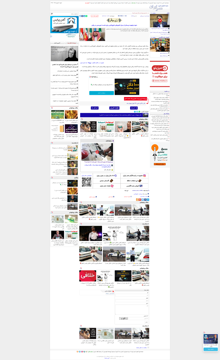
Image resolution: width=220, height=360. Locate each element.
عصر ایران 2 (92, 3)
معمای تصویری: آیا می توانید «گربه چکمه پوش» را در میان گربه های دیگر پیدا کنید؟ (160, 120)
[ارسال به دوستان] (119, 16)
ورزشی (119, 3)
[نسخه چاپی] (118, 16)
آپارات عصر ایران (105, 186)
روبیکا (89, 63)
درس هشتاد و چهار (164, 56)
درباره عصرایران (127, 351)
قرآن (102, 3)
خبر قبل (96, 108)
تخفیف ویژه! (211, 349)
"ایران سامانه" (107, 358)
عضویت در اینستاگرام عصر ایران (133, 175)
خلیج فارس (136, 194)
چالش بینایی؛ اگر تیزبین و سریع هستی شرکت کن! (160, 132)
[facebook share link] (82, 16)
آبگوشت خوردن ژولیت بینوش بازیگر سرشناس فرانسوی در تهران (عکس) (161, 98)
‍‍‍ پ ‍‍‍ (124, 15)
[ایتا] (137, 199)
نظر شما (146, 290)
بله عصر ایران (83, 63)
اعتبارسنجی (112, 293)
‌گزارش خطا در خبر (94, 16)
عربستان (140, 194)
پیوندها (109, 351)
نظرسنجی (151, 3)
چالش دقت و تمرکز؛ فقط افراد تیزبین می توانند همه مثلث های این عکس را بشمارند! (160, 117)
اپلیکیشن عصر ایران (86, 176)
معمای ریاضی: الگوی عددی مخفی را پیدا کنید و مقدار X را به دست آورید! (160, 128)
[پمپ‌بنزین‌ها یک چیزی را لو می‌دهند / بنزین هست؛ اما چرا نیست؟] (97, 152)
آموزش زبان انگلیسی (132, 186)
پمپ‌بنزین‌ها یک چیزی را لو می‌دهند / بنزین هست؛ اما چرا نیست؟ (159, 33)
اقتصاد (126, 3)
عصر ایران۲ (133, 351)
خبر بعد (133, 108)
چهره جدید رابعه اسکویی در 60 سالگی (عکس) (161, 94)
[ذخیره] (121, 16)
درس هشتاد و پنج (164, 53)
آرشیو (158, 3)
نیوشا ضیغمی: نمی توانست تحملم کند (66, 71)
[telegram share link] (84, 16)
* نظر (147, 303)
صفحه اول (167, 3)
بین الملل (115, 3)
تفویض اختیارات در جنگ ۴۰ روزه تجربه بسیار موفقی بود (160, 29)
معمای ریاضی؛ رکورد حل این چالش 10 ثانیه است (160, 135)
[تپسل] (90, 77)
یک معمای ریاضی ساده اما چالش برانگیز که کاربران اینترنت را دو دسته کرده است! (159, 124)
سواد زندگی (134, 3)
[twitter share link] (80, 16)
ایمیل (147, 298)
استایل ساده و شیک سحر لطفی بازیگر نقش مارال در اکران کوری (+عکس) (159, 109)
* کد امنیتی (146, 316)
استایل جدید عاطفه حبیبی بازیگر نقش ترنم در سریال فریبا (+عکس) (160, 106)
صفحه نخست (146, 16)
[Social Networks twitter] (137, 112)
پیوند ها (138, 3)
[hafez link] (114, 20)
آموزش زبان (87, 3)
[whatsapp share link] (86, 16)
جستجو (155, 3)
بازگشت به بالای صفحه (141, 348)
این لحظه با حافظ (132, 181)
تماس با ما (162, 3)
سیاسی (129, 3)
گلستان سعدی (104, 181)
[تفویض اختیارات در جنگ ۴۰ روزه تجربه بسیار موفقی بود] (160, 20)
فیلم (96, 3)
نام (147, 292)
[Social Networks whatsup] (139, 112)
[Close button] (217, 333)
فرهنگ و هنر (111, 3)
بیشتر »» (153, 13)
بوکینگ (107, 293)
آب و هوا (147, 3)
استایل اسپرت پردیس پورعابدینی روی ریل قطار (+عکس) (160, 102)
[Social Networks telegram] (135, 112)
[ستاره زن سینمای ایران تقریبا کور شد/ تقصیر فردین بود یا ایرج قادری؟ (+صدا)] (64, 53)
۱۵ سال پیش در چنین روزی (105, 175)
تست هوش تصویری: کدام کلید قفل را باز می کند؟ (160, 139)
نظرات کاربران (114, 108)
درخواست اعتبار (101, 93)
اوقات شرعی (142, 3)
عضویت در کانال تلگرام (98, 63)
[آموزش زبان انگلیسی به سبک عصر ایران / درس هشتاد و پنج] (160, 45)
